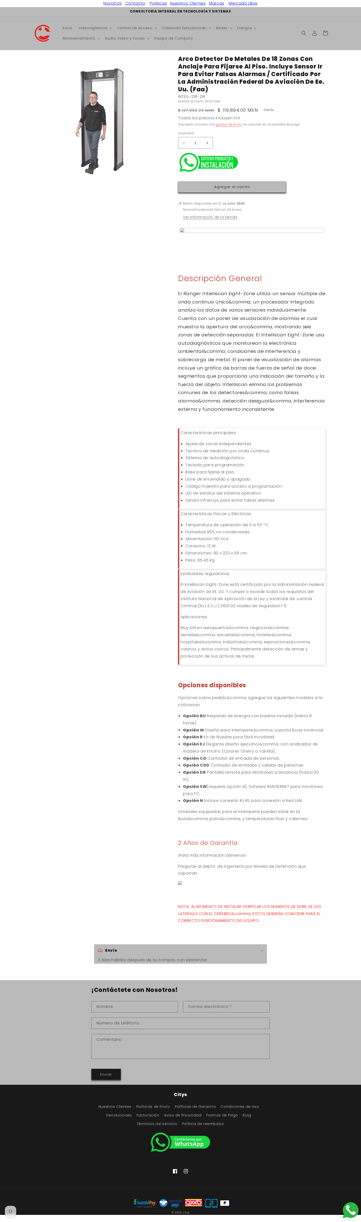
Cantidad (186, 133)
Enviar (106, 1074)
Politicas (158, 3)
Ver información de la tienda (210, 217)
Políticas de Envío (153, 1106)
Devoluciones (119, 1115)
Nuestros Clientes (188, 3)
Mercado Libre (243, 3)
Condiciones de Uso (240, 1106)
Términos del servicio (157, 1123)
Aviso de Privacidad (182, 1115)
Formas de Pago (222, 1115)
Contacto (135, 3)
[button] (94, 28)
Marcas (216, 3)
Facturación (148, 1115)
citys (186, 1212)
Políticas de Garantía (195, 1106)
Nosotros (112, 3)
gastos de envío (229, 124)
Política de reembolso (203, 1123)
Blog (247, 1115)
